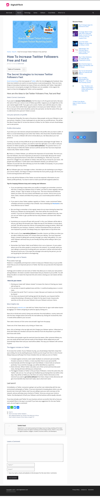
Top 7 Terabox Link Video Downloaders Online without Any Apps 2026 (87, 88)
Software (42, 12)
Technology (27, 12)
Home (9, 52)
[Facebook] (74, 137)
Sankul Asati (22, 425)
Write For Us (61, 12)
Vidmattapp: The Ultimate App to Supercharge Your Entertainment (84, 51)
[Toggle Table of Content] (23, 69)
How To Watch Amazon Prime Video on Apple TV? (21, 417)
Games (35, 12)
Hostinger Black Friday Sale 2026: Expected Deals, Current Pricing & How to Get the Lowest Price (85, 35)
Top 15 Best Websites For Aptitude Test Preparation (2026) (85, 58)
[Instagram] (78, 137)
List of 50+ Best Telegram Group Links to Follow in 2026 (85, 43)
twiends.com (22, 307)
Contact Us (84, 489)
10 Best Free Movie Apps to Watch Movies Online (79, 103)
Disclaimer (91, 489)
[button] (93, 12)
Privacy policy (75, 489)
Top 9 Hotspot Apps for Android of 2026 (86, 25)
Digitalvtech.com (23, 489)
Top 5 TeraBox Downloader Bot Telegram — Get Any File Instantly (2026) (85, 80)
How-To (19, 12)
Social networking (12, 81)
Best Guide (9, 12)
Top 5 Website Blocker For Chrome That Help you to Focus (24, 415)
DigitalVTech (17, 4)
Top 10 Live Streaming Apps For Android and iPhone (85, 72)
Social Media (51, 12)
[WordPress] (84, 137)
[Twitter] (81, 137)
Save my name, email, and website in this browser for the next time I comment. (33, 473)
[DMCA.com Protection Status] (11, 492)
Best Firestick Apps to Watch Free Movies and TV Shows (86, 65)
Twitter (34, 81)
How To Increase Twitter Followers (17, 413)
